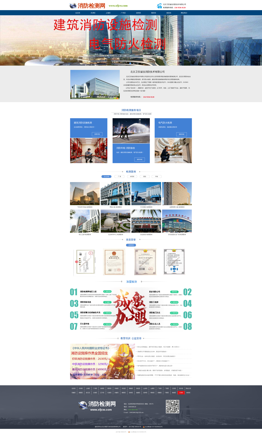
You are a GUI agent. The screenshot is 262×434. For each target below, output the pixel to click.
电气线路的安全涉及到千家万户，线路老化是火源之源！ (155, 366)
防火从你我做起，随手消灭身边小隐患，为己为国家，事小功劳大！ (158, 347)
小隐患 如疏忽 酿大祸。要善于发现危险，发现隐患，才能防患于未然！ (160, 370)
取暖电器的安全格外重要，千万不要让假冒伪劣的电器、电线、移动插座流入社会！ (163, 375)
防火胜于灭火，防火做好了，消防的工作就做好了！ (153, 361)
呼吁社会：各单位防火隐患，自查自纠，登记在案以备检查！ (156, 356)
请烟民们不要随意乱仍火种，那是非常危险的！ (152, 351)
